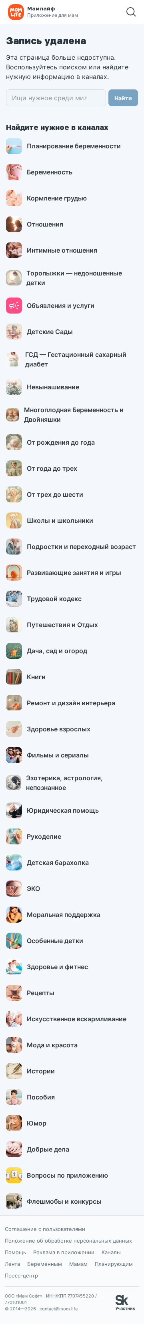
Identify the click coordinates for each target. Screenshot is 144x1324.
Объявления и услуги (60, 306)
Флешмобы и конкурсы (64, 1201)
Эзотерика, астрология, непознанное (64, 783)
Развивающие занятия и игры (74, 573)
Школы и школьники (60, 520)
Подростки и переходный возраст (81, 547)
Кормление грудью (57, 198)
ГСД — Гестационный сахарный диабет (75, 359)
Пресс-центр (21, 1275)
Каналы (111, 1252)
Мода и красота (52, 1045)
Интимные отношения (62, 250)
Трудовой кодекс (54, 599)
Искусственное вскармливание (76, 1019)
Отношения (45, 224)
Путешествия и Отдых (62, 625)
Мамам (78, 1264)
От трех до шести (55, 494)
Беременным (44, 1264)
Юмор (36, 1123)
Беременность (49, 172)
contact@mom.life (59, 1309)
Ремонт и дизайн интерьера (71, 703)
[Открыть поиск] (131, 12)
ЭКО (33, 889)
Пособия (41, 1097)
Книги (36, 677)
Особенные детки (55, 941)
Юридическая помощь (63, 810)
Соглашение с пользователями (45, 1229)
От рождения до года (61, 442)
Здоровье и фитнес (57, 967)
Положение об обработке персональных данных (68, 1240)
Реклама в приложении (63, 1252)
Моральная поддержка (63, 915)
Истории (41, 1071)
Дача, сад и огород (57, 651)
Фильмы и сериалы (58, 755)
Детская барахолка (58, 862)
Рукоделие (44, 836)
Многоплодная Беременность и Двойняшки (74, 414)
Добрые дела (48, 1149)
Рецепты (40, 993)
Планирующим (114, 1264)
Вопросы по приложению (67, 1175)
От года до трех (52, 468)
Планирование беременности (74, 146)
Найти (123, 98)
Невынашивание (53, 387)
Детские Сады (50, 332)
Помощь (15, 1252)
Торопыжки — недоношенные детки (74, 278)
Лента (12, 1264)
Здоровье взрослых (58, 729)
